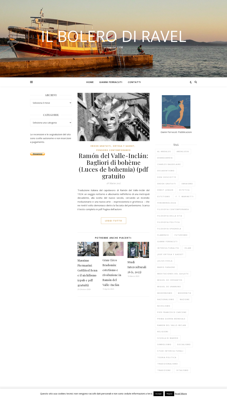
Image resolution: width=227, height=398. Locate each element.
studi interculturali (170, 351)
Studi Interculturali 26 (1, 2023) (137, 267)
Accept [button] (158, 393)
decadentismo (165, 170)
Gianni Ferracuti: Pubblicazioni (176, 132)
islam (188, 248)
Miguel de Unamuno (169, 286)
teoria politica (166, 357)
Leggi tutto (113, 220)
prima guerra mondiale (171, 319)
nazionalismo (165, 299)
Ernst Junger (165, 190)
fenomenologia (166, 203)
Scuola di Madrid (167, 338)
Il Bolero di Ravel (113, 36)
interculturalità (168, 248)
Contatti (134, 82)
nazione (185, 299)
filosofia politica (168, 222)
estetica (184, 190)
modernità (184, 293)
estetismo (163, 196)
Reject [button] (169, 393)
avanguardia (165, 158)
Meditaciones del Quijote (173, 274)
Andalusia (183, 151)
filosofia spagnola (169, 228)
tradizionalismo (167, 364)
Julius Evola (164, 261)
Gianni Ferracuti (110, 82)
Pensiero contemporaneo (113, 150)
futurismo (181, 235)
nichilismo (163, 306)
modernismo (164, 293)
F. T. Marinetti (185, 196)
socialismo (184, 344)
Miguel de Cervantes (169, 280)
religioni (162, 331)
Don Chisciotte (166, 177)
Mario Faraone (166, 267)
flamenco (163, 235)
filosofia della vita (169, 216)
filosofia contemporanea (173, 209)
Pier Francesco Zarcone (172, 312)
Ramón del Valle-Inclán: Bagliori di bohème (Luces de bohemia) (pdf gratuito (113, 165)
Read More (181, 393)
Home (90, 82)
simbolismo (164, 344)
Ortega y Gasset (124, 146)
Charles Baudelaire (169, 164)
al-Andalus (164, 151)
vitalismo (183, 370)
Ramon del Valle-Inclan (171, 325)
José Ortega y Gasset (170, 254)
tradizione (164, 370)
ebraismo (187, 183)
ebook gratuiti (101, 146)
